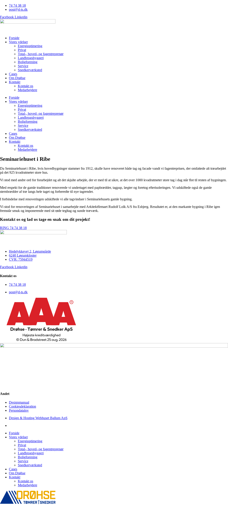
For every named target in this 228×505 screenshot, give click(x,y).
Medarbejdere (27, 90)
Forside (14, 38)
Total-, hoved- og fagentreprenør (40, 54)
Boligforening (27, 62)
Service (23, 66)
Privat (22, 50)
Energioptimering (30, 46)
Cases (13, 74)
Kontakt (14, 82)
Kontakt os (25, 86)
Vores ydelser (18, 42)
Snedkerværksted (30, 70)
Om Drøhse (17, 78)
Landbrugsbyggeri (31, 58)
